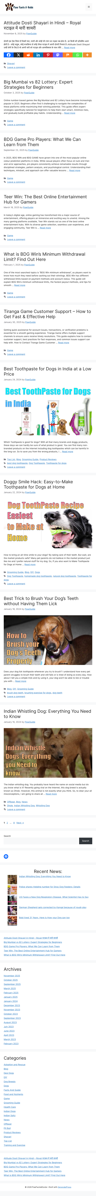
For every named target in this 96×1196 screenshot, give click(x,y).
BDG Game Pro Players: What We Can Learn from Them (32, 946)
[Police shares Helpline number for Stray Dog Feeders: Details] (12, 890)
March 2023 (10, 1039)
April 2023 (9, 1035)
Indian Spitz (10, 1115)
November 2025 (12, 976)
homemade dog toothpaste (38, 576)
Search (7, 836)
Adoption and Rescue (14, 1064)
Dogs (37, 572)
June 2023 (9, 1031)
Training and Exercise (14, 1145)
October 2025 (11, 980)
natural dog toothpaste (64, 576)
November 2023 (12, 1009)
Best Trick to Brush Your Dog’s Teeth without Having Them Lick (41, 601)
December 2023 (12, 1005)
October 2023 (11, 1014)
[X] (19, 54)
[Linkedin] (38, 54)
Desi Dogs (9, 1073)
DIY (32, 572)
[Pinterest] (48, 54)
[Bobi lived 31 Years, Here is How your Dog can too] (12, 921)
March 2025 (10, 988)
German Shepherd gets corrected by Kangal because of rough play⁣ (52, 907)
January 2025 (11, 997)
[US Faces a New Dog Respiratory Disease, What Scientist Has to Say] (12, 901)
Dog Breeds (10, 1081)
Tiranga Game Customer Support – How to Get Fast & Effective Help (47, 314)
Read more (69, 47)
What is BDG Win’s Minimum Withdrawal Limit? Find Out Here (44, 256)
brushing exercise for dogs (37, 693)
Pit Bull (7, 1128)
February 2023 (11, 1043)
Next (20, 823)
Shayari (11, 63)
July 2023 (9, 1026)
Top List (11, 459)
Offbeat (11, 802)
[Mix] (68, 54)
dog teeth (57, 693)
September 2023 (12, 1018)
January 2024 (11, 1001)
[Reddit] (28, 54)
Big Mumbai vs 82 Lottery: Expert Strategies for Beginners (38, 84)
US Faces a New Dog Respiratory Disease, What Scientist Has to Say (53, 897)
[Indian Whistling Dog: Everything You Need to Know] (12, 880)
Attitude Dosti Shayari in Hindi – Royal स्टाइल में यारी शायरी (31, 938)
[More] (87, 54)
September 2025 (12, 984)
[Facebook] (9, 54)
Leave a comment (16, 67)
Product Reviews (48, 459)
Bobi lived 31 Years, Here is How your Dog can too (44, 917)
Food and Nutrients (13, 1094)
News (25, 802)
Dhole (10, 805)
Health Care (10, 1107)
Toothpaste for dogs (56, 463)
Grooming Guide (30, 459)
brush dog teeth (15, 693)
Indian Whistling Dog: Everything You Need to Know (45, 876)
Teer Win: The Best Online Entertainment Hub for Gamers (33, 950)
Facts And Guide (12, 1090)
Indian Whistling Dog (24, 805)
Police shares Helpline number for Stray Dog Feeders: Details (49, 887)
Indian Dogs (10, 1111)
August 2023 (10, 1022)
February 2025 (11, 992)
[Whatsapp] (77, 54)
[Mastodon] (58, 54)
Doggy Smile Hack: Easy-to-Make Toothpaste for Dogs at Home (38, 484)
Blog (18, 459)
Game (10, 121)
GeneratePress (64, 1187)
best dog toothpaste (17, 463)
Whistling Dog (43, 805)
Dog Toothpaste (37, 463)
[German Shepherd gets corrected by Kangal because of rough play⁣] (12, 911)
